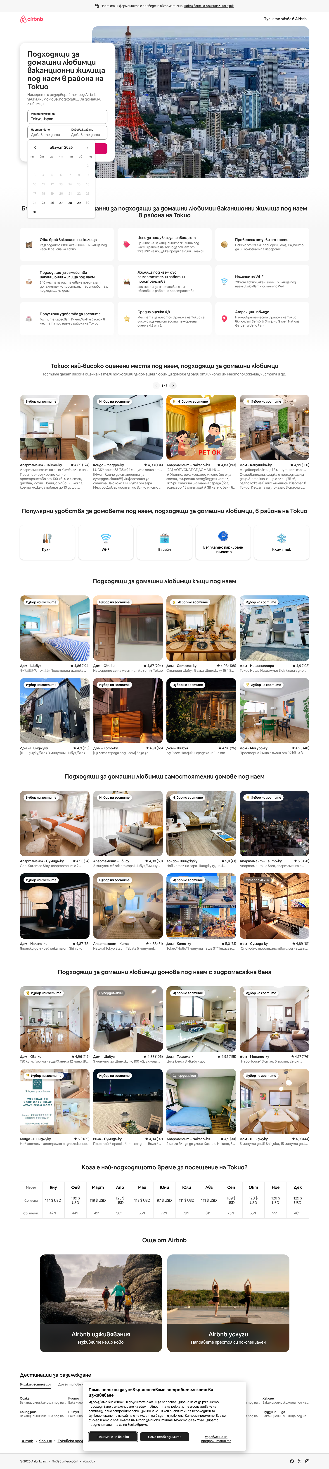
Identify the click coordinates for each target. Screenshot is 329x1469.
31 (34, 212)
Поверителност (65, 1461)
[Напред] (173, 385)
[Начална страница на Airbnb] (31, 19)
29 (79, 203)
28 (70, 203)
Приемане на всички (113, 1437)
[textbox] (47, 134)
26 (52, 203)
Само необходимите (164, 1437)
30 (88, 203)
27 (61, 203)
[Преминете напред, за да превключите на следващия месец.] (87, 147)
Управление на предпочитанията (216, 1439)
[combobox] (67, 119)
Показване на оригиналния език (209, 6)
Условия (89, 1461)
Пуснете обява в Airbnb (285, 19)
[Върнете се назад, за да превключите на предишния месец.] (35, 147)
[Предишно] (156, 385)
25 (43, 203)
